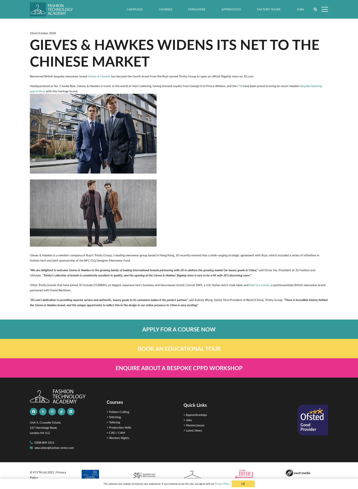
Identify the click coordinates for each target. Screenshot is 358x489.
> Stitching (114, 417)
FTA (239, 86)
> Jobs (187, 420)
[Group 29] (256, 474)
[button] (315, 9)
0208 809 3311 (44, 442)
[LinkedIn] (71, 411)
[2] (102, 476)
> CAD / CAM (116, 432)
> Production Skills (119, 427)
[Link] (179, 329)
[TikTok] (61, 411)
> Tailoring (113, 422)
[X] (43, 411)
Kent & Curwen (259, 285)
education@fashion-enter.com (54, 447)
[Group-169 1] (307, 473)
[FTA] (54, 9)
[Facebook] (33, 411)
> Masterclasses (193, 425)
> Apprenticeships (195, 415)
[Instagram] (52, 411)
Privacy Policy (222, 483)
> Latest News (192, 430)
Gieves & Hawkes (99, 76)
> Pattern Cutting (118, 412)
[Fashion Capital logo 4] (204, 475)
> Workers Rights (118, 438)
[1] (153, 474)
